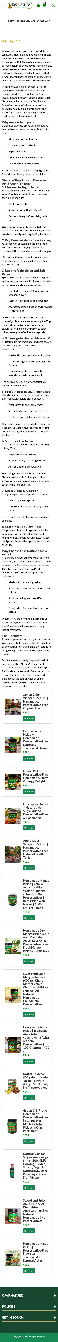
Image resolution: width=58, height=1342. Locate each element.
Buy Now (29, 718)
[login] (38, 5)
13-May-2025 (12, 41)
